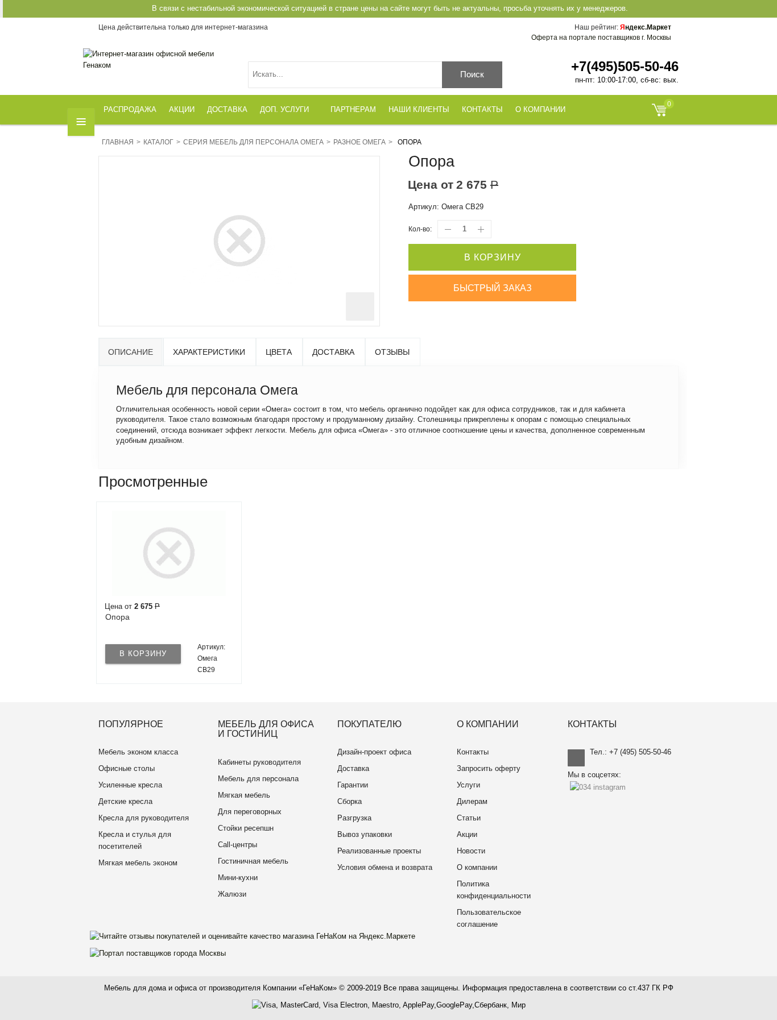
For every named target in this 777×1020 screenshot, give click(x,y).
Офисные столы (126, 768)
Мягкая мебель (244, 795)
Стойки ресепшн (246, 828)
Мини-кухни (238, 877)
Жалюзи (232, 894)
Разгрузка (354, 818)
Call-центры (237, 844)
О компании (477, 867)
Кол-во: (420, 229)
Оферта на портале (601, 38)
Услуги (468, 785)
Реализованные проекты (379, 851)
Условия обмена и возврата (384, 867)
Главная (118, 142)
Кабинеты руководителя (259, 762)
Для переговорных (250, 811)
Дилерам (472, 801)
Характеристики (209, 351)
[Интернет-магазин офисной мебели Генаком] (157, 60)
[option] (169, 593)
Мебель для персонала (258, 778)
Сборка (349, 801)
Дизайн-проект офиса (374, 752)
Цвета (279, 351)
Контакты (473, 752)
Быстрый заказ (492, 288)
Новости (471, 851)
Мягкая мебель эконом (137, 863)
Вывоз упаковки (364, 834)
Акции (467, 834)
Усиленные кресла (130, 785)
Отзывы (392, 351)
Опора (117, 616)
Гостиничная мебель (253, 861)
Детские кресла (125, 801)
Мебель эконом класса (138, 752)
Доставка (333, 351)
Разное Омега (359, 142)
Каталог (158, 142)
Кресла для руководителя (143, 818)
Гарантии (352, 785)
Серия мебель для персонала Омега (253, 142)
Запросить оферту (488, 768)
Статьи (469, 818)
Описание (130, 351)
